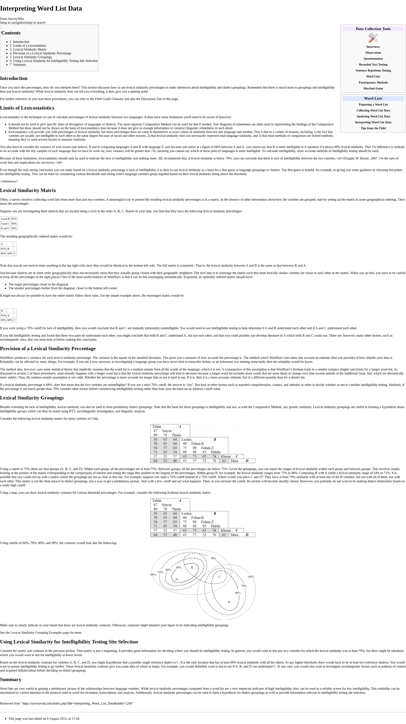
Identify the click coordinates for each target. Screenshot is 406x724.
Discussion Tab (151, 99)
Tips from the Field (373, 128)
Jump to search (35, 22)
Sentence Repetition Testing (373, 70)
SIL (160, 158)
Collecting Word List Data (373, 110)
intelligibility (287, 151)
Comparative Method (157, 124)
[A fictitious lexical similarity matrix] (203, 517)
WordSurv (7, 357)
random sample (143, 369)
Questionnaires (373, 58)
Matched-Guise (373, 88)
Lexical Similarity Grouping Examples (36, 632)
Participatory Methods (373, 82)
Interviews (373, 46)
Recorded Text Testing (373, 64)
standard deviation (149, 357)
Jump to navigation (12, 22)
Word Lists (373, 76)
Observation (373, 52)
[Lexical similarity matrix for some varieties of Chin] (203, 443)
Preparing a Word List (373, 104)
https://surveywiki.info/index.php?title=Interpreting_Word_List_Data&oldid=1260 (77, 703)
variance (104, 357)
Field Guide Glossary (109, 99)
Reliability (7, 361)
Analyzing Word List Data (373, 116)
